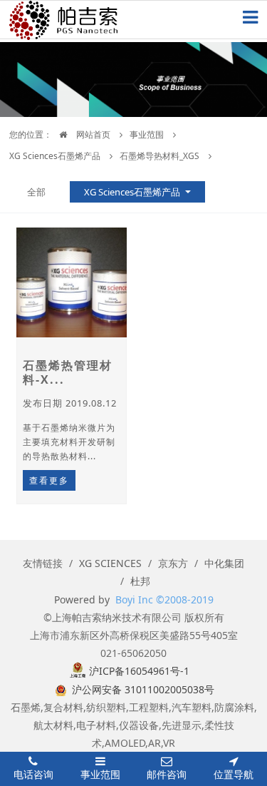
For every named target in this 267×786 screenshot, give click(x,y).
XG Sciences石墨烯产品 (54, 156)
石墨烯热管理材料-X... (67, 372)
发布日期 (70, 403)
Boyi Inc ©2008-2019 (164, 599)
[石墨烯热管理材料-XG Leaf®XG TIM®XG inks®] (71, 282)
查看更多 (49, 480)
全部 (36, 191)
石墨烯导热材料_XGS (159, 156)
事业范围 (147, 134)
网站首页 (92, 134)
